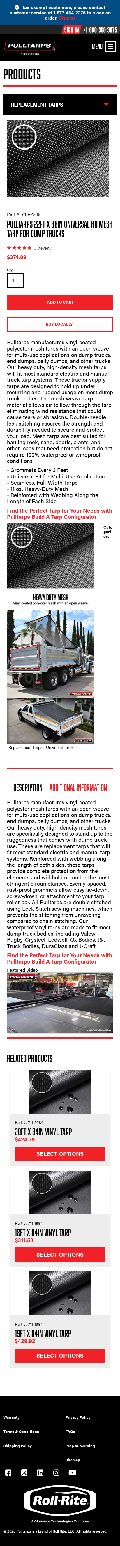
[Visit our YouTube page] (72, 1473)
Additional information (78, 787)
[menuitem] (34, 1417)
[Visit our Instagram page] (56, 1473)
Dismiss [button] (67, 17)
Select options (60, 1154)
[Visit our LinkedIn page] (40, 1473)
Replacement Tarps (25, 747)
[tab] (28, 787)
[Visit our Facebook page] (8, 1473)
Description (28, 787)
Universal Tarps (60, 747)
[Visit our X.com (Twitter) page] (24, 1473)
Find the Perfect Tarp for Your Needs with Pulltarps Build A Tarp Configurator (59, 513)
